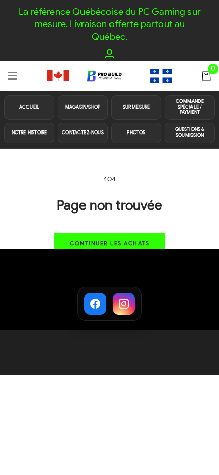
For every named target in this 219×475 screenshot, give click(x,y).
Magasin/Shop (82, 107)
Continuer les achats (109, 243)
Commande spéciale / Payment (189, 107)
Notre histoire (29, 132)
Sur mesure (136, 107)
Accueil (29, 107)
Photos (136, 132)
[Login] (109, 53)
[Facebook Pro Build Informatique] (95, 304)
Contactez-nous (83, 132)
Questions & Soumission (190, 132)
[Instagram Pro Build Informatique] (124, 304)
